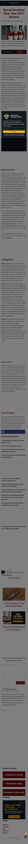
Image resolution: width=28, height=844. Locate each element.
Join (4, 828)
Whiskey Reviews (6, 575)
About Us (6, 824)
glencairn (9, 238)
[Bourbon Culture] (14, 3)
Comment (20, 683)
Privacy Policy (14, 838)
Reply (4, 710)
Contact (5, 826)
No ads (20, 52)
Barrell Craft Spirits (14, 578)
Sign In (5, 832)
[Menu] (3, 3)
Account (5, 830)
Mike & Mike (9, 571)
